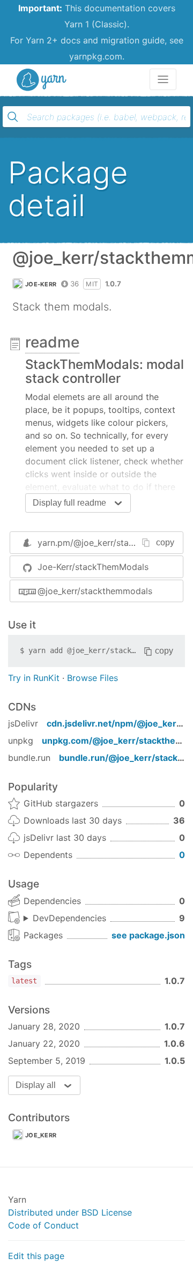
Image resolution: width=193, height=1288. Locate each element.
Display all (36, 1085)
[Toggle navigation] (163, 79)
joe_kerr (40, 1135)
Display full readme (69, 502)
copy (165, 542)
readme (52, 342)
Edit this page (36, 1255)
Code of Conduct (43, 1225)
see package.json (148, 935)
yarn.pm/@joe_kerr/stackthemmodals (113, 542)
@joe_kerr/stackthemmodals (95, 591)
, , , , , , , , (65, 918)
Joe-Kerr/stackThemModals (93, 566)
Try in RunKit (34, 677)
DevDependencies (69, 918)
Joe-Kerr (40, 284)
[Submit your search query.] (12, 116)
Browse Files (92, 677)
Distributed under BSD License (70, 1212)
